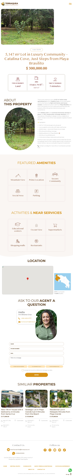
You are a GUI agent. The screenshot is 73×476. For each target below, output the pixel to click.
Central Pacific (15, 466)
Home (5, 466)
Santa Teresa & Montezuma (43, 466)
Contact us (41, 469)
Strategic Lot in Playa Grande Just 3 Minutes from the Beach (35, 412)
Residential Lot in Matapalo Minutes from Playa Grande (60, 412)
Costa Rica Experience (62, 466)
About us (31, 469)
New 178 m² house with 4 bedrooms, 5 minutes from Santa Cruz (12, 412)
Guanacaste (27, 466)
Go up (67, 474)
